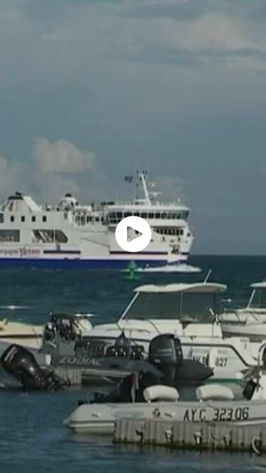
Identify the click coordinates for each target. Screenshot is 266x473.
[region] (133, 236)
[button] (133, 234)
